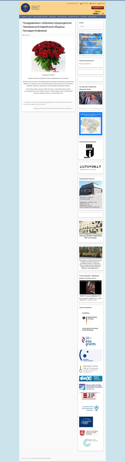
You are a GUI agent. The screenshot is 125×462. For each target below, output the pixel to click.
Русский (85, 3)
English (93, 3)
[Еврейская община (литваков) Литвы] (37, 11)
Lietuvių (102, 3)
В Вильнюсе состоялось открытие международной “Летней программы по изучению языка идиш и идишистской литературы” (47, 103)
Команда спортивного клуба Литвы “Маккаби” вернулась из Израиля (53, 108)
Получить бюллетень (85, 63)
